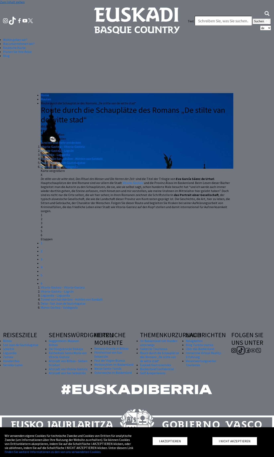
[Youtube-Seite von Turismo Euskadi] (25, 20)
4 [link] (41, 227)
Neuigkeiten (194, 341)
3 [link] (41, 223)
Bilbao (7, 341)
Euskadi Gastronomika (155, 365)
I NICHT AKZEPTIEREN (235, 441)
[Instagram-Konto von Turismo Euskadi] (5, 20)
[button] (267, 13)
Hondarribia (11, 361)
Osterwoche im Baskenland (113, 373)
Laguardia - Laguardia (55, 155)
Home (45, 95)
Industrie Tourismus (153, 349)
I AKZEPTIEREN (170, 441)
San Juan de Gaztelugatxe (20, 345)
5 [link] (41, 231)
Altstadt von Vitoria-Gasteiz (68, 369)
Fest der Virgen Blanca (109, 360)
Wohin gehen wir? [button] (15, 40)
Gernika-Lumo (13, 365)
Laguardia (9, 353)
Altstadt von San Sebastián (67, 373)
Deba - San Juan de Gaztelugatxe (63, 163)
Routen (46, 99)
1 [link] (41, 215)
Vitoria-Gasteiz (133, 183)
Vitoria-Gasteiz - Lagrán (57, 151)
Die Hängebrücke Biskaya (66, 349)
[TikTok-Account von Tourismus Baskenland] (12, 20)
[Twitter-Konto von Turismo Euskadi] (30, 20)
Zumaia (8, 357)
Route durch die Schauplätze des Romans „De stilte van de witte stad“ (159, 357)
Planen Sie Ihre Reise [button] (17, 52)
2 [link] (41, 219)
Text (191, 21)
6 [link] (41, 235)
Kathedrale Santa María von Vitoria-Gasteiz (68, 355)
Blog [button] (6, 56)
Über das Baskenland (200, 349)
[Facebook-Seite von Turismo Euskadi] (19, 20)
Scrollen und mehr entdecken (61, 143)
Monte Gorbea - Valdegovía (59, 167)
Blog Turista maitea (199, 345)
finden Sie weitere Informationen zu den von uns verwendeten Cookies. (53, 452)
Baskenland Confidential (157, 369)
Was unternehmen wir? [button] (19, 44)
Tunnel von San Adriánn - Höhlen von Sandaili (71, 159)
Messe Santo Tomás (108, 369)
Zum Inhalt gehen (12, 2)
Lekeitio (8, 349)
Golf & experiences (152, 373)
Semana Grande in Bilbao (111, 348)
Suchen (259, 21)
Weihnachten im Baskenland (113, 365)
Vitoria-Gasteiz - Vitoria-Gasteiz (63, 147)
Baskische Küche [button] (14, 48)
